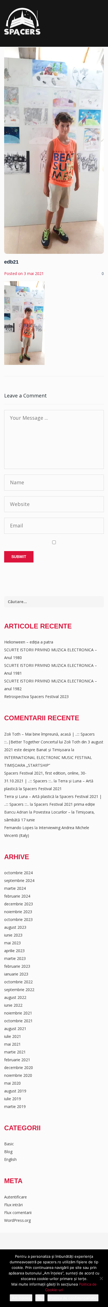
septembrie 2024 (19, 880)
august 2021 (15, 1028)
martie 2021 (15, 1052)
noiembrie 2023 (18, 911)
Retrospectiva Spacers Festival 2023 (36, 696)
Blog (8, 1151)
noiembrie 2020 (18, 1075)
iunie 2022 (13, 1005)
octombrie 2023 (18, 919)
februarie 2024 (17, 896)
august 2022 (15, 997)
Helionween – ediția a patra (28, 642)
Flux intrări (13, 1204)
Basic (9, 1143)
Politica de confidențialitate (73, 1298)
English (10, 1159)
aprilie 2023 (14, 950)
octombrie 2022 (18, 981)
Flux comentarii (18, 1212)
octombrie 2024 (18, 872)
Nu (39, 1298)
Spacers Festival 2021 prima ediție (64, 804)
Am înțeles (21, 1298)
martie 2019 (15, 1106)
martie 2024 (15, 888)
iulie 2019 (12, 1098)
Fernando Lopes (19, 827)
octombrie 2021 (18, 1020)
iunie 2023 (13, 935)
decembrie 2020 (18, 1067)
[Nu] (101, 1278)
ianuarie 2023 (16, 974)
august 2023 (15, 927)
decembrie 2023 (18, 903)
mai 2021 (12, 1044)
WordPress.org (17, 1220)
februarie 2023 (17, 966)
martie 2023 (15, 958)
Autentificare (15, 1197)
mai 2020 (12, 1083)
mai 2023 (12, 942)
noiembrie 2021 (18, 1013)
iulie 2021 (12, 1036)
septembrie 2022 (19, 989)
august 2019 (15, 1091)
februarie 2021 (17, 1059)
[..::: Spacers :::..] (22, 22)
